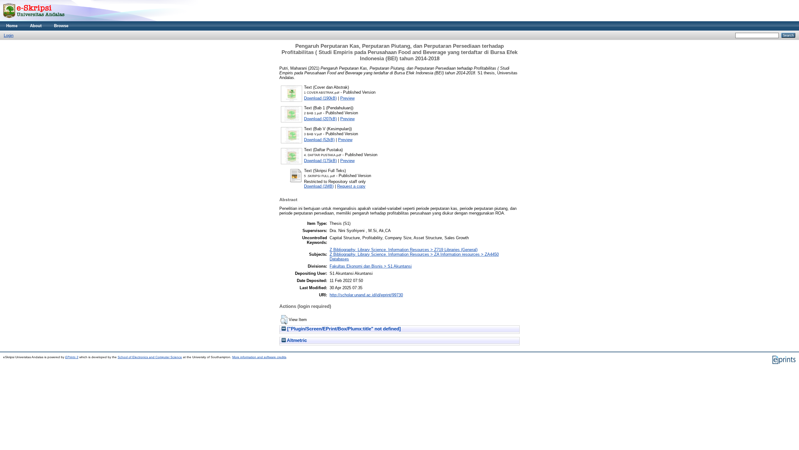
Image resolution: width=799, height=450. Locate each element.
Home (11, 25)
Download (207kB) (320, 118)
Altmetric (296, 340)
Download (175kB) (320, 160)
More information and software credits (259, 357)
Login (8, 35)
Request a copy (351, 186)
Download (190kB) (320, 98)
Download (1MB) (319, 186)
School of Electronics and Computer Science (150, 357)
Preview (347, 98)
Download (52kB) (319, 139)
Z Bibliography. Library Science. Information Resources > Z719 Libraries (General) (404, 249)
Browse (61, 25)
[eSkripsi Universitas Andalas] (34, 19)
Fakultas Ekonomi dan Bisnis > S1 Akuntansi (371, 266)
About (36, 25)
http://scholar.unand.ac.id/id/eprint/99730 (366, 295)
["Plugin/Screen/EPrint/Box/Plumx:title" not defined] (343, 328)
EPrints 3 (71, 357)
